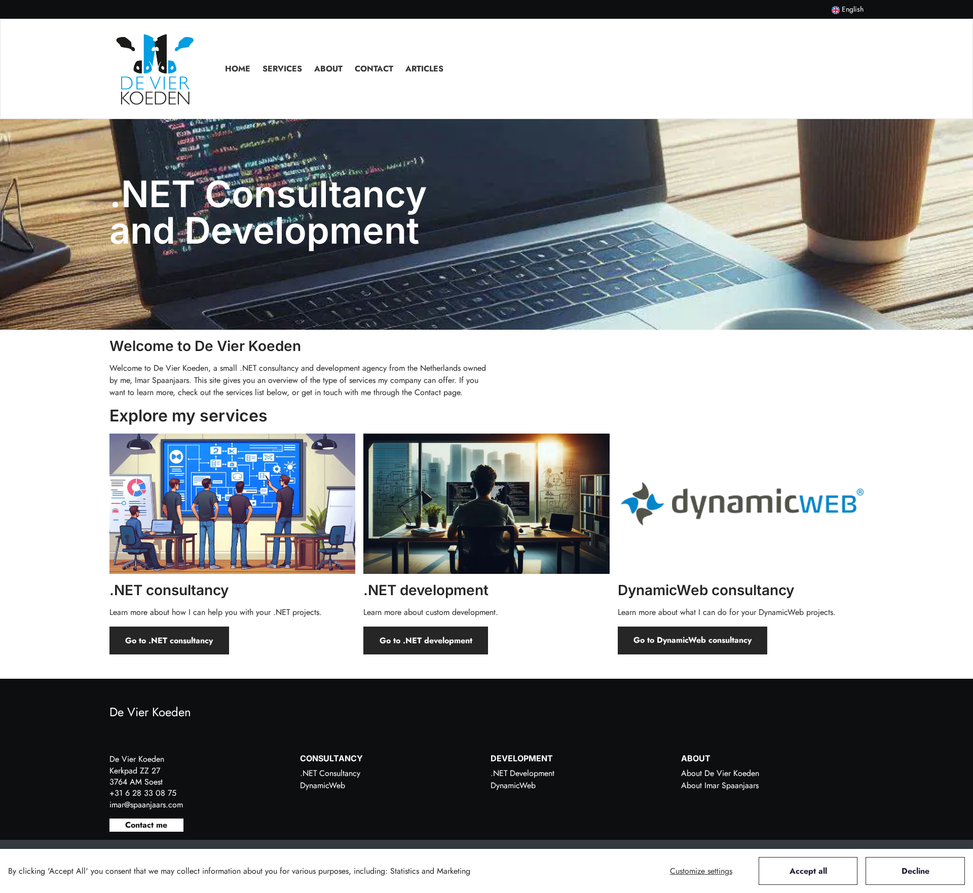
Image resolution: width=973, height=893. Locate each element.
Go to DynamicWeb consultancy (692, 640)
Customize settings (701, 871)
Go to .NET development (426, 640)
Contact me (146, 825)
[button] (848, 9)
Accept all (808, 871)
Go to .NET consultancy (169, 640)
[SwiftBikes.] (155, 69)
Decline (915, 871)
